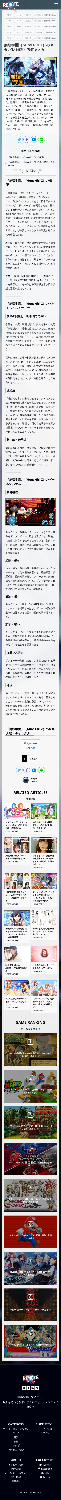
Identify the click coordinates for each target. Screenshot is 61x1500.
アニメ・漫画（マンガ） (16, 1429)
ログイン (45, 1433)
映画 (16, 1441)
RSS (46, 1473)
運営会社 (16, 1481)
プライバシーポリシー (16, 1473)
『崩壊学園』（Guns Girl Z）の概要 (26, 157)
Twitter (46, 1464)
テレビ (16, 1445)
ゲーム (16, 1433)
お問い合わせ (16, 1464)
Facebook (46, 1468)
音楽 (16, 1437)
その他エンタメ (16, 1449)
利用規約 (16, 1468)
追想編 (15, 174)
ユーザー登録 (45, 1429)
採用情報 (16, 1477)
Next (33, 758)
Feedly (46, 1477)
